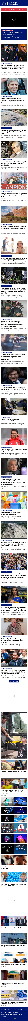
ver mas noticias (14, 681)
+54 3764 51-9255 (17, 1014)
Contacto (3, 1016)
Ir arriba (25, 1009)
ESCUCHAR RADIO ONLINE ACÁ (14, 9)
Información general (6, 63)
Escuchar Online (7, 37)
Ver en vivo (16, 37)
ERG (15, 1019)
